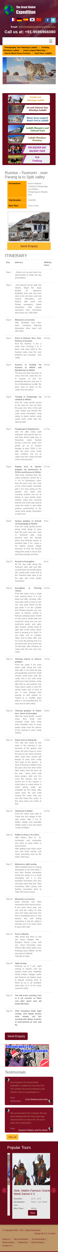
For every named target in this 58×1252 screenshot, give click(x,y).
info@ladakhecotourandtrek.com (37, 26)
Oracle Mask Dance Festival (17, 53)
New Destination (21, 1239)
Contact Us (7, 1246)
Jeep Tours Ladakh (43, 53)
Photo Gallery (8, 1242)
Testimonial (23, 1242)
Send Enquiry (29, 246)
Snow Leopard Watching (34, 50)
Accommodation (39, 1239)
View (28, 1213)
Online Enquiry (37, 1242)
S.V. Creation (50, 1233)
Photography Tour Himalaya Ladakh (21, 47)
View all (12, 1137)
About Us (6, 1239)
